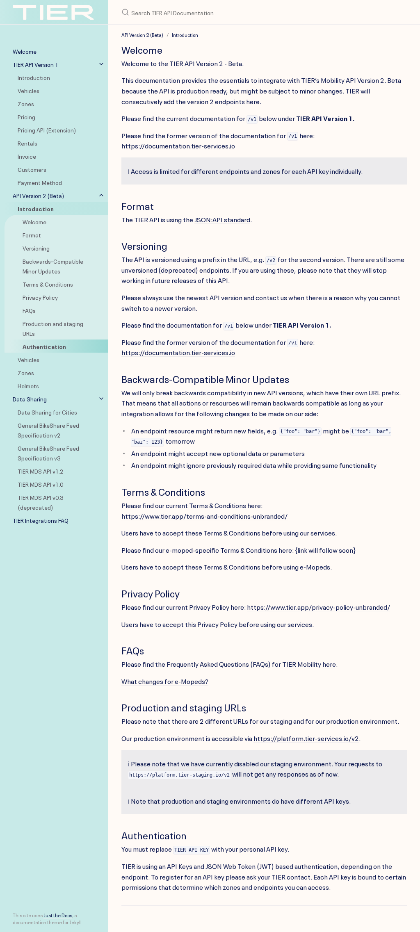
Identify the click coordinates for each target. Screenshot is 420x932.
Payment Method (40, 182)
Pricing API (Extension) (47, 129)
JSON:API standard (222, 219)
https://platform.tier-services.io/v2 (306, 738)
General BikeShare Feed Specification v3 (48, 453)
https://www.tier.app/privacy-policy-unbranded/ (318, 606)
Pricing (26, 116)
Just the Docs (57, 914)
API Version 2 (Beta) (142, 34)
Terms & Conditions (48, 284)
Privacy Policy (40, 297)
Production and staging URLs (53, 328)
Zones (26, 103)
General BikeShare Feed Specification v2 (48, 430)
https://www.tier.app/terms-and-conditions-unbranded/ (204, 515)
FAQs (29, 310)
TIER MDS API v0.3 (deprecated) (40, 502)
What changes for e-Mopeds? (164, 681)
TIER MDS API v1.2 (40, 471)
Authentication (44, 346)
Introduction (34, 77)
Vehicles (28, 90)
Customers (32, 169)
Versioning (36, 248)
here (329, 663)
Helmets (28, 385)
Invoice (27, 156)
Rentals (27, 143)
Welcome (34, 221)
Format (32, 234)
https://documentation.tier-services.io (178, 145)
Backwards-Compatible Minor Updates (53, 266)
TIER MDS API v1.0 (40, 484)
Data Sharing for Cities (47, 412)
